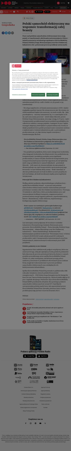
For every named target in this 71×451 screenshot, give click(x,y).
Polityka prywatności (32, 80)
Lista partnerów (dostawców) (20, 89)
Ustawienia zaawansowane (19, 94)
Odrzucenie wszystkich (38, 94)
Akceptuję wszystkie (52, 94)
